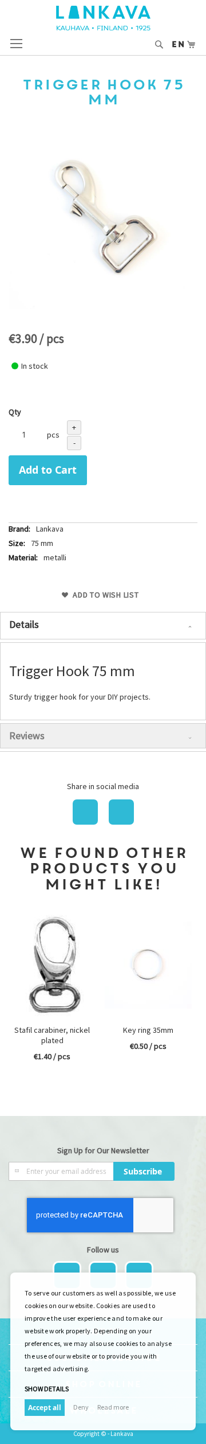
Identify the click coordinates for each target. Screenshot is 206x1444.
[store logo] (103, 18)
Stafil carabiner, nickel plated (52, 1035)
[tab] (103, 625)
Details (24, 624)
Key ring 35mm (148, 1030)
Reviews (27, 735)
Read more (113, 1407)
